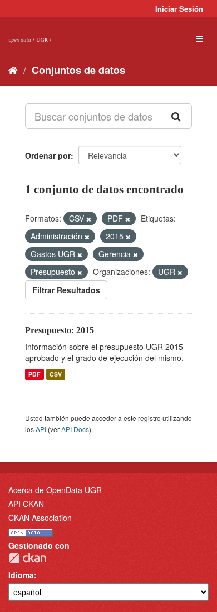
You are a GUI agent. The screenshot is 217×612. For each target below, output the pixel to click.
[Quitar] (88, 218)
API (41, 429)
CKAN (27, 558)
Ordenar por (48, 155)
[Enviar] (177, 116)
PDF (34, 374)
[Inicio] (13, 69)
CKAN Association (40, 517)
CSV (56, 374)
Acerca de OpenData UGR (55, 489)
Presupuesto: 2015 (59, 330)
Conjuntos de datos (78, 70)
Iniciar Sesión (179, 8)
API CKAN (26, 503)
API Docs (75, 429)
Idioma (21, 574)
